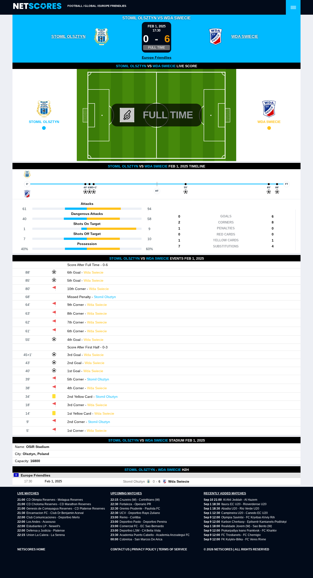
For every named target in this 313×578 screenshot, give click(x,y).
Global (90, 5)
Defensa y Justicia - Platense (45, 530)
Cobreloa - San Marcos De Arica (141, 539)
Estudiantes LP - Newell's (43, 526)
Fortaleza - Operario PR (135, 504)
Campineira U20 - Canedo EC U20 (244, 513)
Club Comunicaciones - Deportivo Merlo (53, 517)
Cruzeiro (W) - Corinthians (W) (140, 499)
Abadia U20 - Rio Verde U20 (240, 508)
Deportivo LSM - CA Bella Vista (140, 530)
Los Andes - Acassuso (41, 521)
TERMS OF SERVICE (172, 549)
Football (75, 5)
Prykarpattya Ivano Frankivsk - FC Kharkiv (249, 530)
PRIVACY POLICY (144, 549)
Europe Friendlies (112, 5)
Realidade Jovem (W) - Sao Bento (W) (246, 526)
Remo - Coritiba (130, 517)
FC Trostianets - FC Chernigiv (241, 535)
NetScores (223, 549)
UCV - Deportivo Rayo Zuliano (140, 513)
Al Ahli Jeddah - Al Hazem (240, 499)
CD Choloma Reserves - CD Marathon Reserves (58, 504)
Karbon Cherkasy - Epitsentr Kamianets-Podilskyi (254, 521)
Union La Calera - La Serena (45, 535)
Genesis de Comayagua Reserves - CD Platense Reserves (65, 508)
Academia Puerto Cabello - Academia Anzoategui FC (155, 535)
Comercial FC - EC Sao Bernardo (142, 526)
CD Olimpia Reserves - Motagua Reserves (54, 499)
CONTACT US (120, 549)
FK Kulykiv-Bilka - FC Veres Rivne (243, 539)
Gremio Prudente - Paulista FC (140, 508)
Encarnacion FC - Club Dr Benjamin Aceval (55, 513)
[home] (37, 6)
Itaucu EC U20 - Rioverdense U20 (244, 504)
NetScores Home (31, 549)
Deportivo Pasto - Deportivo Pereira (143, 521)
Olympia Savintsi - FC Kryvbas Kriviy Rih (248, 517)
